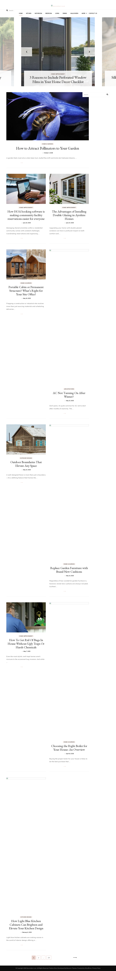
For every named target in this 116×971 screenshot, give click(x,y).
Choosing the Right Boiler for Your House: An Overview (69, 748)
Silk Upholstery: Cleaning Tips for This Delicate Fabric (58, 79)
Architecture (69, 389)
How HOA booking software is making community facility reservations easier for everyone (26, 215)
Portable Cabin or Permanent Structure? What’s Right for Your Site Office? (26, 290)
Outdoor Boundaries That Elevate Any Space (26, 464)
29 (49, 957)
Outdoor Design (26, 458)
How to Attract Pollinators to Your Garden (47, 148)
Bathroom (38, 13)
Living (57, 13)
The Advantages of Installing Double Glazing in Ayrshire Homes (69, 215)
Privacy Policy (96, 968)
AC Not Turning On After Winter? (69, 395)
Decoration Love (31, 968)
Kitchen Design (26, 917)
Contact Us (93, 13)
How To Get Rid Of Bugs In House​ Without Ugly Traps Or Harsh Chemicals (26, 643)
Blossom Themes (71, 968)
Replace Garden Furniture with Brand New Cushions (69, 570)
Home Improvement (58, 74)
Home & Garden (47, 144)
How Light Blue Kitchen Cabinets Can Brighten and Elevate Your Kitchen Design (26, 924)
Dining (65, 13)
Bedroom (48, 13)
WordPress (88, 968)
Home (21, 13)
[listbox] (58, 51)
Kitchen (28, 13)
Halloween (74, 13)
